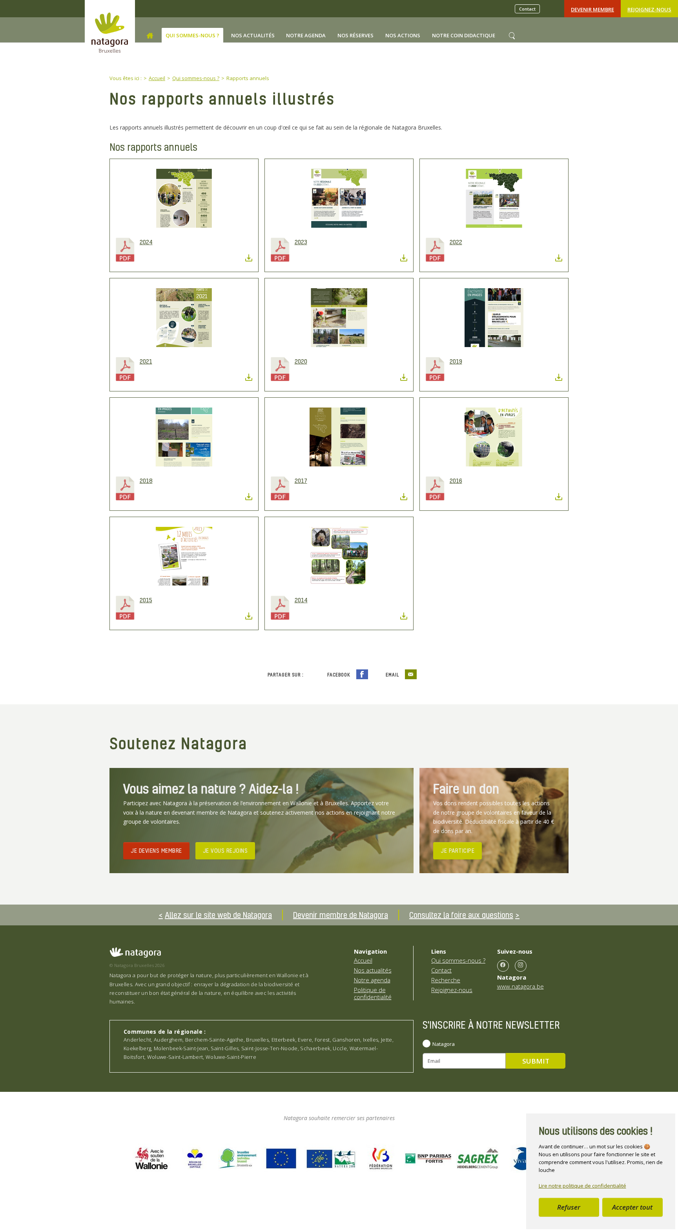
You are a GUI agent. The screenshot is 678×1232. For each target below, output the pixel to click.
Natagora (443, 1043)
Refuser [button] (568, 1207)
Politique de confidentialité (373, 993)
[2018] (184, 437)
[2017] (339, 437)
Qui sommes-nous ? (458, 960)
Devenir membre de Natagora (340, 915)
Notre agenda (372, 980)
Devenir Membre (592, 9)
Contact (527, 9)
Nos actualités (373, 970)
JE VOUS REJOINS (225, 850)
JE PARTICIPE (457, 850)
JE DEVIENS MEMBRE (156, 850)
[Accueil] (150, 36)
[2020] (339, 317)
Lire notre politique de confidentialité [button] (582, 1185)
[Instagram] (521, 966)
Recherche (445, 980)
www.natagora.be (520, 986)
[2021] (184, 317)
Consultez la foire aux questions (461, 915)
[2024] (184, 198)
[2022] (494, 198)
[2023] (339, 198)
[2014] (339, 556)
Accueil (363, 960)
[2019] (494, 317)
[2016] (494, 437)
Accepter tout (632, 1207)
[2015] (184, 556)
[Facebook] (503, 966)
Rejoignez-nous (649, 9)
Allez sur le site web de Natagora (218, 915)
